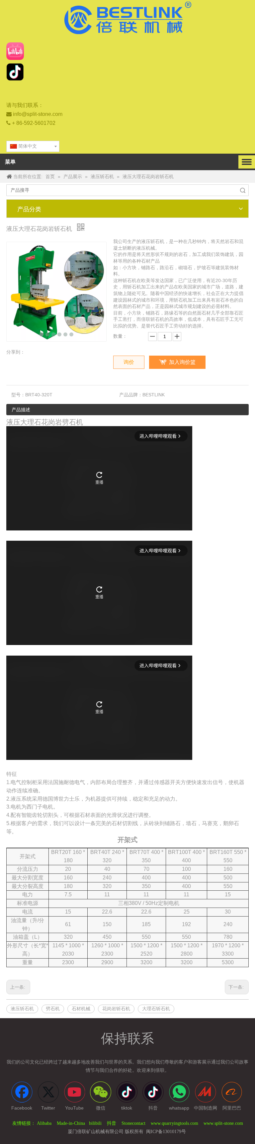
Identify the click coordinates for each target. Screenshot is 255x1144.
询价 (129, 362)
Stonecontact (134, 1123)
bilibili (95, 1123)
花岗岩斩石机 (116, 1008)
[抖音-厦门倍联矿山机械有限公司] (15, 72)
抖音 (112, 1123)
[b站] (15, 51)
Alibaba (45, 1123)
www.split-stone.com (223, 1123)
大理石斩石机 (156, 1008)
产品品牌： (130, 394)
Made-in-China (71, 1123)
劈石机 (53, 1008)
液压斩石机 (22, 1008)
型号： (18, 394)
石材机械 (81, 1008)
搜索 (242, 190)
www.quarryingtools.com (174, 1123)
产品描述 (21, 409)
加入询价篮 (182, 362)
